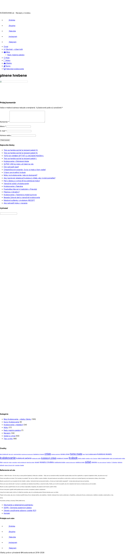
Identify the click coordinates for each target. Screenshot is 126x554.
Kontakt (7, 513)
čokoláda (17, 465)
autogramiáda (17, 454)
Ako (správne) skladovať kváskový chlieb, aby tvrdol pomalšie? (29, 178)
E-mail (3, 131)
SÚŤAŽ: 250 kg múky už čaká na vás (18, 164)
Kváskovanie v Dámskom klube (16, 161)
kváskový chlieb (48, 458)
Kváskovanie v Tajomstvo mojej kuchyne (20, 195)
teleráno (94, 462)
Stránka (11, 20)
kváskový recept (62, 458)
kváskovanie (8, 457)
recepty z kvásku (47, 462)
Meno (3, 126)
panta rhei (5, 462)
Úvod (6, 47)
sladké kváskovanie (70, 462)
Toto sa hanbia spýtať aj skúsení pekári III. (21, 153)
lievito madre (81, 458)
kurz (84, 454)
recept (37, 462)
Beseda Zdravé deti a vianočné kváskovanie (22, 197)
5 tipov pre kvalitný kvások (15, 172)
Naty (1, 462)
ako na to (11, 454)
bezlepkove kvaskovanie (27, 454)
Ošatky (9, 63)
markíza (88, 458)
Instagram (12, 36)
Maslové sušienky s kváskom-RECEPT (19, 200)
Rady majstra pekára (15, 55)
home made (76, 454)
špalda (22, 465)
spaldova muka (80, 462)
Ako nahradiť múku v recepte (15, 203)
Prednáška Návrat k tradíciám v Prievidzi (20, 189)
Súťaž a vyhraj (9, 436)
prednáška (14, 462)
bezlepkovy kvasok (38, 454)
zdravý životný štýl (9, 465)
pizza (10, 462)
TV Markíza (114, 462)
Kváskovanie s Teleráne (13, 186)
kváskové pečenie (23, 458)
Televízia (12, 31)
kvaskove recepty (104, 454)
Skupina (11, 26)
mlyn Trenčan (93, 458)
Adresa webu (5, 135)
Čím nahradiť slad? (11, 167)
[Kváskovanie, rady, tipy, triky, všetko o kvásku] (7, 10)
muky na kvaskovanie (115, 458)
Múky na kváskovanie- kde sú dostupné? (20, 175)
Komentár (4, 122)
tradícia (109, 462)
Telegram (12, 42)
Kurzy (8, 66)
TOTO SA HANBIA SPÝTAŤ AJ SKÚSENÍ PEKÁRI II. (24, 156)
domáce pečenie (55, 454)
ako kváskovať (4, 454)
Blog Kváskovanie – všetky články (17, 419)
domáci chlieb (64, 454)
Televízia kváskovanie (15, 69)
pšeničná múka (30, 462)
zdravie (2, 465)
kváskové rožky (36, 458)
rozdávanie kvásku (59, 462)
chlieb (47, 453)
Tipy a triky (8, 439)
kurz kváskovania (91, 454)
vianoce (120, 462)
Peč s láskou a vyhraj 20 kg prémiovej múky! (22, 181)
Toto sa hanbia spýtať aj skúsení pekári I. (20, 158)
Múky (7, 60)
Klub (7, 58)
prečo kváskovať (22, 462)
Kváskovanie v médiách (13, 425)
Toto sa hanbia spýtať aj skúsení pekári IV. (21, 150)
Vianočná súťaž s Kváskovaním (16, 184)
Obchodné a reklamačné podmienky (18, 505)
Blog (8, 52)
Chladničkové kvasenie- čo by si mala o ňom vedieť (25, 170)
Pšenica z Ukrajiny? (12, 192)
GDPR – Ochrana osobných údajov (18, 508)
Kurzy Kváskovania (11, 422)
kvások (73, 457)
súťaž (88, 462)
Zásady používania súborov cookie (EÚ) (20, 510)
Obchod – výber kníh (14, 49)
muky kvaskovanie (103, 458)
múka (123, 458)
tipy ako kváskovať (102, 462)
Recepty (7, 433)
